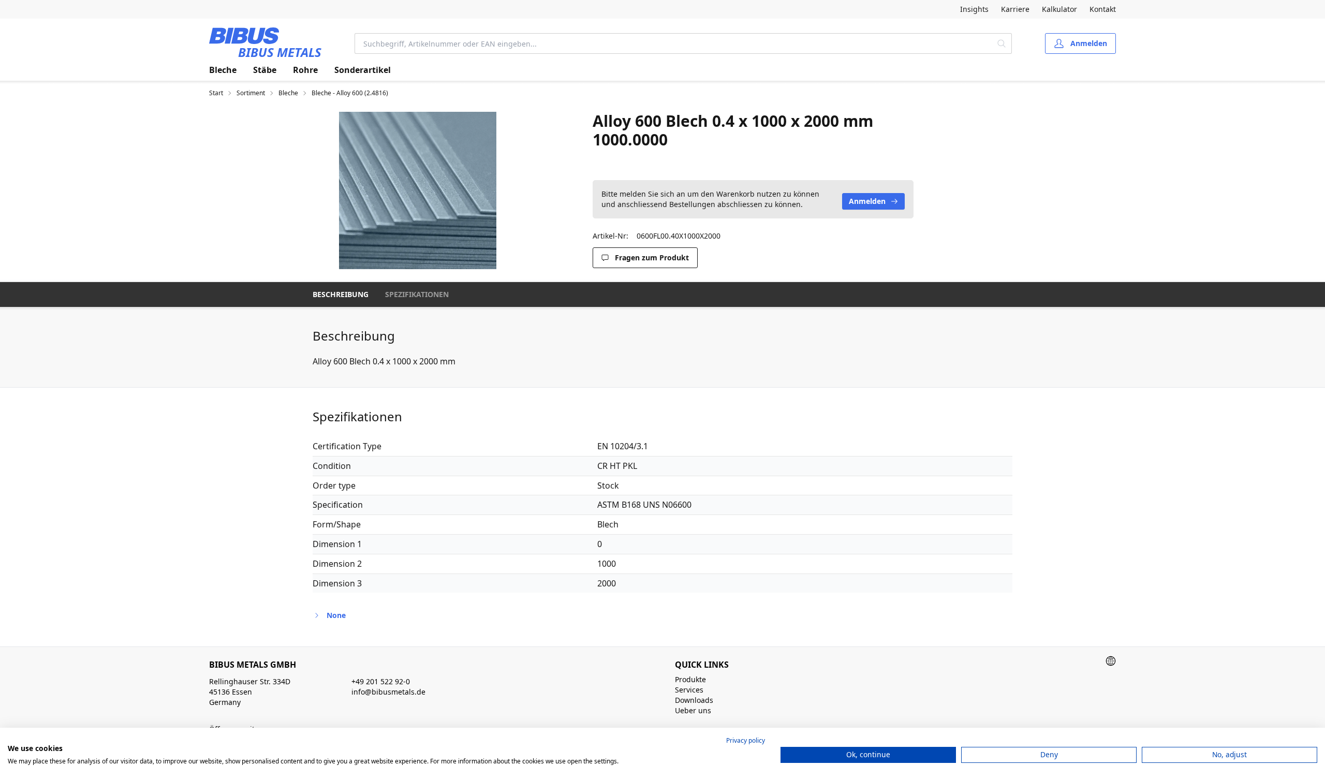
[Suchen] (1002, 43)
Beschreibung (341, 294)
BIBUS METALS (279, 52)
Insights (974, 9)
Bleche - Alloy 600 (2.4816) (350, 93)
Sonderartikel (362, 70)
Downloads (694, 700)
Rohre (305, 70)
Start (216, 93)
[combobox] (673, 43)
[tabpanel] (418, 190)
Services (689, 690)
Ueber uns (693, 710)
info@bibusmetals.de (388, 692)
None (336, 615)
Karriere (1015, 9)
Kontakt (1103, 9)
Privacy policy (745, 740)
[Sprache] (1111, 661)
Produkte (690, 679)
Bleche (223, 70)
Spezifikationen (417, 294)
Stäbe (264, 70)
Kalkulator (1059, 9)
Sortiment (251, 93)
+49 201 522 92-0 (380, 681)
